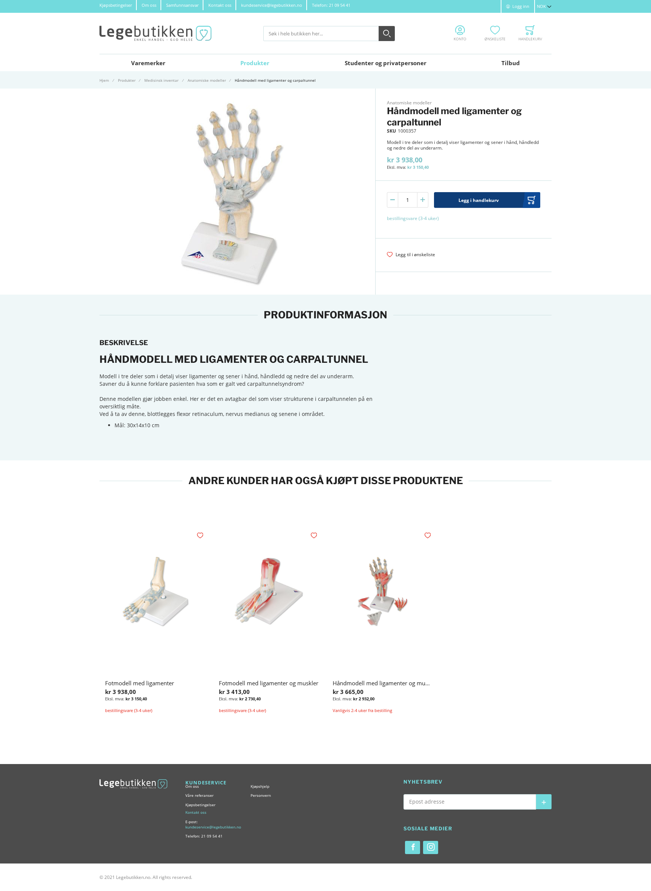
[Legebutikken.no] (155, 33)
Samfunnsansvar (182, 5)
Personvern (261, 795)
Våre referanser (199, 795)
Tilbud (510, 63)
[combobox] (329, 33)
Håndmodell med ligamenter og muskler (385, 683)
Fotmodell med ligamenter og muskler (268, 683)
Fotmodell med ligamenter (139, 683)
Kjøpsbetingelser (115, 5)
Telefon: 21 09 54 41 (331, 5)
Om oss (149, 5)
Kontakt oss (219, 5)
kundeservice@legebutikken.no (271, 5)
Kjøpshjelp (260, 786)
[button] (544, 6)
